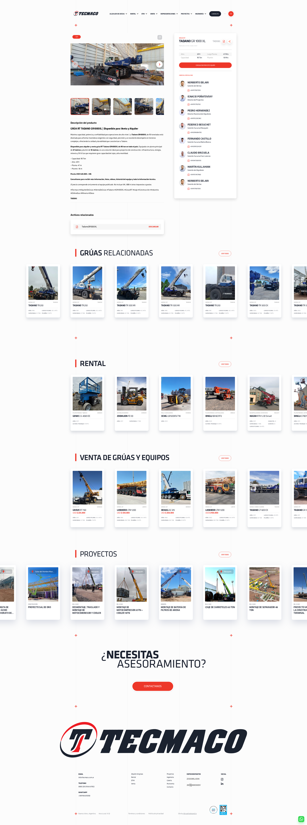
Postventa (170, 784)
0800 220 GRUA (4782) (86, 787)
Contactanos (153, 686)
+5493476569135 (195, 161)
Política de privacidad (156, 814)
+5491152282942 (195, 118)
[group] (43, 291)
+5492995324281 (195, 146)
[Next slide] (159, 64)
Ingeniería (170, 777)
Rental (133, 777)
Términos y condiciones (136, 814)
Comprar (299, 805)
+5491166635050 (84, 796)
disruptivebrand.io (190, 814)
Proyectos (170, 774)
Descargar (154, 227)
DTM (133, 781)
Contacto (215, 14)
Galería (169, 781)
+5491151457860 (195, 175)
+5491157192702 (195, 104)
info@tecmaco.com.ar (86, 778)
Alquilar (299, 812)
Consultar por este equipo (205, 65)
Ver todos (225, 253)
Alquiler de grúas (137, 774)
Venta (133, 784)
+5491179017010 (195, 90)
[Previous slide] (75, 64)
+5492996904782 (196, 132)
